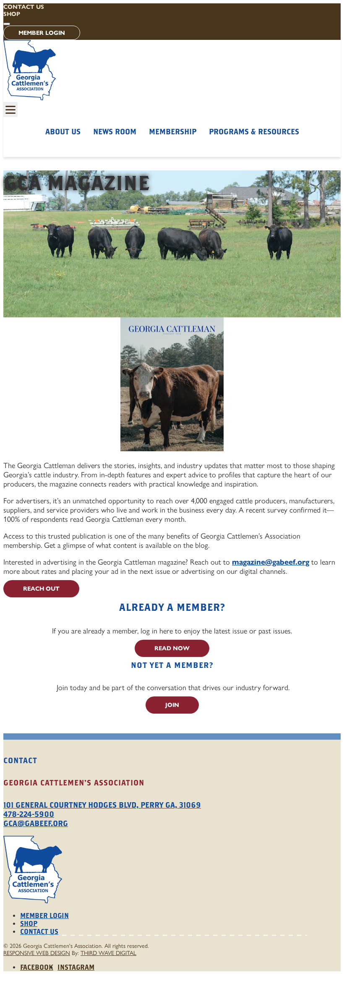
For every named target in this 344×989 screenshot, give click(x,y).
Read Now (172, 648)
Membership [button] (172, 131)
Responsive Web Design (36, 953)
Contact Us (23, 6)
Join (172, 705)
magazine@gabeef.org (270, 562)
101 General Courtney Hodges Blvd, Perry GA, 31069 (102, 805)
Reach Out (41, 588)
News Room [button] (114, 131)
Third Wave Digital (108, 953)
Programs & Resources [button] (254, 131)
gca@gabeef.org (35, 823)
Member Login (41, 33)
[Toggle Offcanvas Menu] (10, 109)
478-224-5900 (28, 814)
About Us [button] (63, 131)
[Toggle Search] (6, 24)
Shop (11, 14)
